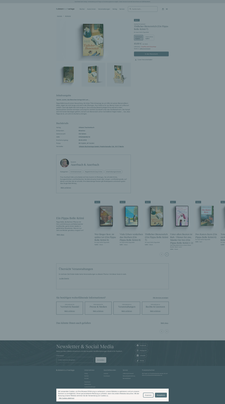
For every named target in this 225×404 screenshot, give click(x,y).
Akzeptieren (161, 395)
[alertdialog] (112, 395)
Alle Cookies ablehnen (66, 398)
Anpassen (148, 395)
